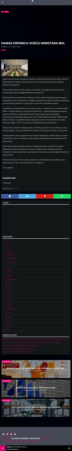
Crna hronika (10, 262)
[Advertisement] (36, 27)
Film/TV (8, 296)
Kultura (7, 330)
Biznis (8, 250)
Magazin (7, 283)
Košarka (9, 275)
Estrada (9, 292)
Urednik (15, 188)
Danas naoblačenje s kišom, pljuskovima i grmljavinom (21, 345)
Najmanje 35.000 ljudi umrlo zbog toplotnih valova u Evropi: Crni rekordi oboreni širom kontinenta (36, 339)
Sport (7, 267)
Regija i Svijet (11, 254)
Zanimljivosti (10, 309)
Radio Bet (6, 438)
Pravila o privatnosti (26, 441)
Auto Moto (10, 288)
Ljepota (9, 317)
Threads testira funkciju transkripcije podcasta (18, 352)
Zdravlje (9, 325)
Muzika (8, 300)
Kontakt (39, 441)
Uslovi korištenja (9, 441)
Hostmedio (45, 438)
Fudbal (8, 271)
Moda (8, 321)
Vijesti (6, 11)
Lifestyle (8, 313)
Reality (8, 304)
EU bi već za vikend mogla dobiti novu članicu (18, 348)
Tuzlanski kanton (12, 258)
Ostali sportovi (11, 279)
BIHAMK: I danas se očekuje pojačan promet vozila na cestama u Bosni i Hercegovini (31, 342)
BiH (2, 11)
